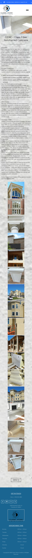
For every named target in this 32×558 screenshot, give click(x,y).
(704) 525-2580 (18, 497)
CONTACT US (16, 480)
